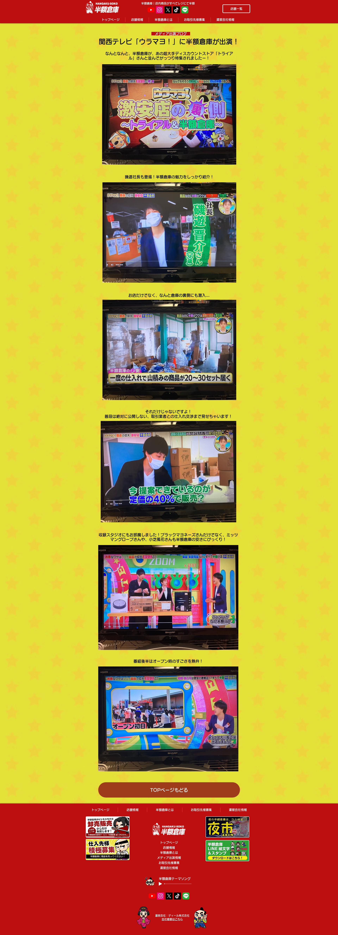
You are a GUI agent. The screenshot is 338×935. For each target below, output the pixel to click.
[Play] (160, 884)
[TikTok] (176, 9)
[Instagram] (159, 9)
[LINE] (184, 9)
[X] (167, 9)
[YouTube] (151, 9)
